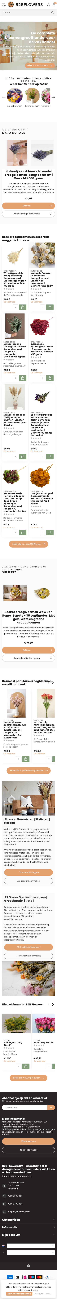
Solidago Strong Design (12, 1043)
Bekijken (27, 205)
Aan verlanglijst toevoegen (27, 213)
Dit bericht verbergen (19, 1293)
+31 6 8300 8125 (15, 1196)
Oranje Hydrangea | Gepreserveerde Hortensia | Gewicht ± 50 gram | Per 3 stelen (42, 498)
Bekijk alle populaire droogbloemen (27, 770)
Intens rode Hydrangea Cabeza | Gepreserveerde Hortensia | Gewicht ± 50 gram (42, 349)
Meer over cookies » (43, 1294)
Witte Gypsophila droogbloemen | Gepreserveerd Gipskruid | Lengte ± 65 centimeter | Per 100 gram (14, 279)
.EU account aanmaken (28, 881)
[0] (54, 4)
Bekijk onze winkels (28, 1149)
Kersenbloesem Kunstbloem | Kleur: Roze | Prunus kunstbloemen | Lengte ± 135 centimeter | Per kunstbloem (14, 730)
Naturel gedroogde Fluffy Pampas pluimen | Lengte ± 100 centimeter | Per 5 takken (14, 420)
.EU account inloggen (28, 872)
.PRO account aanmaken (28, 955)
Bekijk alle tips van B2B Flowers (26, 544)
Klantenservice (28, 1141)
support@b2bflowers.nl (19, 1211)
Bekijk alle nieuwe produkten (26, 1077)
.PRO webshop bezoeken (28, 947)
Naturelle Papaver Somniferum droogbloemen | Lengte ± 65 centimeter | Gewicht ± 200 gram (42, 279)
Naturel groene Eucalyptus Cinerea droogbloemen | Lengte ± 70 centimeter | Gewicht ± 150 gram (14, 350)
